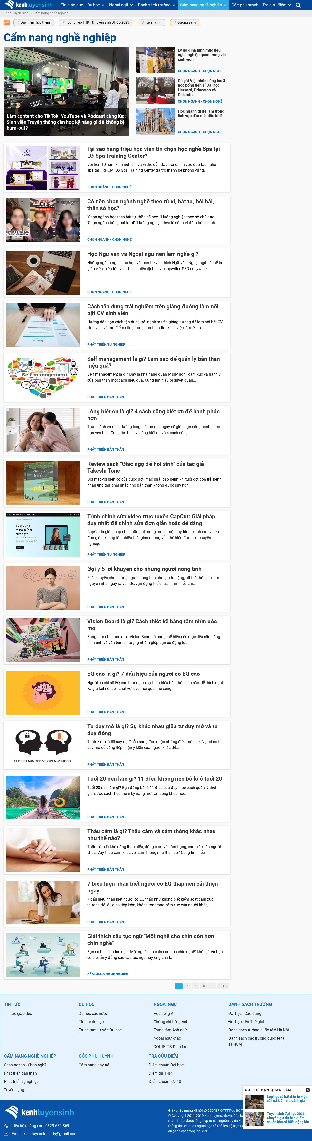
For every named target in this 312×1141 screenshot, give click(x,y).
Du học (93, 4)
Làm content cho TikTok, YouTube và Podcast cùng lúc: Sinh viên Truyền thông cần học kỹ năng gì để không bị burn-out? (66, 122)
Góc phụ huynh (244, 4)
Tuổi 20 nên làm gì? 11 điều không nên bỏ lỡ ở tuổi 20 (154, 779)
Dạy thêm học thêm (35, 22)
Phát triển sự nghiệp (106, 344)
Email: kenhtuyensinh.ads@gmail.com (45, 1134)
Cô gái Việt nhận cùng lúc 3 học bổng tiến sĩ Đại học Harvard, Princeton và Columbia (201, 87)
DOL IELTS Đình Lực (171, 1046)
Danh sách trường (154, 4)
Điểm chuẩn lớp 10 (165, 1081)
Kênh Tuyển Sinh (16, 13)
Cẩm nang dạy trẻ (94, 1065)
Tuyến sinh (153, 22)
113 (223, 986)
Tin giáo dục (72, 4)
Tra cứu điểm (275, 4)
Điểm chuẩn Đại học (166, 1065)
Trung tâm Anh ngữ (170, 1030)
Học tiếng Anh (166, 1013)
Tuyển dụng (14, 1090)
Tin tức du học (91, 1021)
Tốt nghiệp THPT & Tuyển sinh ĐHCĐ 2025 (97, 22)
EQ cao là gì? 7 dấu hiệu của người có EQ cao (143, 674)
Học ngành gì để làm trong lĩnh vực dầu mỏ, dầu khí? (201, 113)
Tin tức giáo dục (18, 1013)
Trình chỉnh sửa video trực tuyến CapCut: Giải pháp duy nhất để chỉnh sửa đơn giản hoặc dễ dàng (151, 520)
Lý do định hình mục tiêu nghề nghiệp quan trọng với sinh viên (202, 55)
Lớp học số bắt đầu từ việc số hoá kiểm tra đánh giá (287, 1099)
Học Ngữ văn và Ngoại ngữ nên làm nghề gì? (142, 254)
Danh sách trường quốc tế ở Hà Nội (258, 1030)
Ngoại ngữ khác (167, 1038)
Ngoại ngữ (118, 4)
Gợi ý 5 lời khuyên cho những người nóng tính (145, 569)
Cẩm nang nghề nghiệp (201, 4)
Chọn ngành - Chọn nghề (200, 71)
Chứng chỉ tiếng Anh (171, 1021)
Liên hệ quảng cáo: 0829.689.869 (40, 1125)
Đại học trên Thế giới (246, 1021)
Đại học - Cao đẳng (244, 1013)
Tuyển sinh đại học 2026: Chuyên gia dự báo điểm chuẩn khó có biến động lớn (288, 1118)
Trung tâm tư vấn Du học (100, 1030)
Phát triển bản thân (105, 397)
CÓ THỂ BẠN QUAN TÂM (268, 1090)
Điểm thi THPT (161, 1073)
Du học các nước (93, 1013)
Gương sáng (186, 22)
